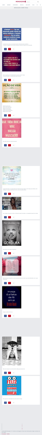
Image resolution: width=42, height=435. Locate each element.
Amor (3, 4)
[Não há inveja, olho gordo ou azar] (21, 266)
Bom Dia (21, 4)
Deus (33, 4)
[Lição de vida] (21, 92)
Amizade (8, 4)
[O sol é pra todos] (21, 61)
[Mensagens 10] (21, 2)
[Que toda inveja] (21, 128)
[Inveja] (21, 233)
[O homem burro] (21, 34)
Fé (37, 4)
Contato (8, 433)
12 (22, 428)
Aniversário (15, 4)
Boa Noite (28, 4)
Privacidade (4, 433)
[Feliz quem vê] (21, 385)
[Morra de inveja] (21, 351)
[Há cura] (21, 175)
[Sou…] (21, 203)
